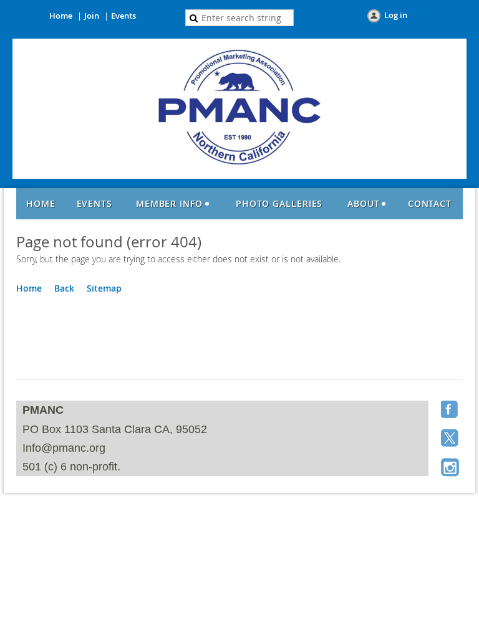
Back (64, 288)
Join (91, 15)
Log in (395, 15)
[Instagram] (451, 468)
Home (60, 15)
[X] (451, 439)
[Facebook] (451, 411)
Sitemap (104, 288)
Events (123, 15)
